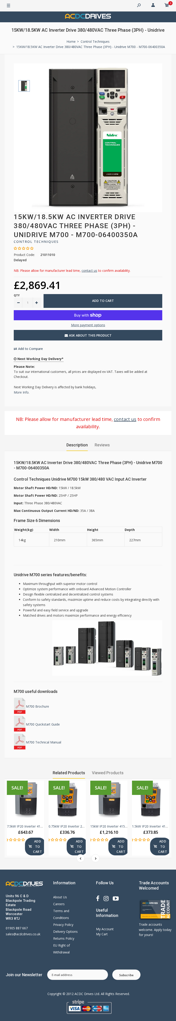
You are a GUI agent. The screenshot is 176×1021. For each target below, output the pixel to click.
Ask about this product (90, 335)
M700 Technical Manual (43, 742)
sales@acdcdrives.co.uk (23, 934)
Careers (59, 904)
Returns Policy (63, 938)
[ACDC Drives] (88, 17)
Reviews (102, 444)
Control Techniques (36, 241)
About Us (60, 897)
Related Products (69, 772)
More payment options (88, 325)
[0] (167, 6)
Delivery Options (65, 931)
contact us (89, 270)
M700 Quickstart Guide (43, 724)
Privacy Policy (63, 924)
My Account (105, 929)
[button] (23, 248)
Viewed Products (108, 772)
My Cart (102, 934)
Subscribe (126, 975)
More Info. (21, 392)
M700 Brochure (37, 706)
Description (77, 444)
